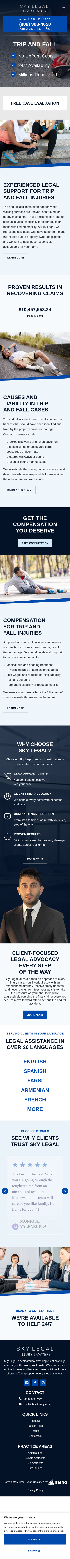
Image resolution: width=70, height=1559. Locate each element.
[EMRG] (57, 1471)
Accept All (35, 1539)
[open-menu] (64, 8)
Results (35, 1419)
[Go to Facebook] (35, 1371)
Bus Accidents (35, 1452)
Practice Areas (35, 1414)
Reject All (35, 1551)
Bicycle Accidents (35, 1446)
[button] (5, 1185)
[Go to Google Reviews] (43, 1371)
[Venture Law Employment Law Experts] (35, 1340)
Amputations (35, 1441)
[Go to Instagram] (27, 1371)
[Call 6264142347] (35, 24)
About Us (35, 1409)
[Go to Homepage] (34, 8)
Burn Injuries (35, 1457)
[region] (35, 1536)
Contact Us (35, 1424)
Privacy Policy (35, 1479)
